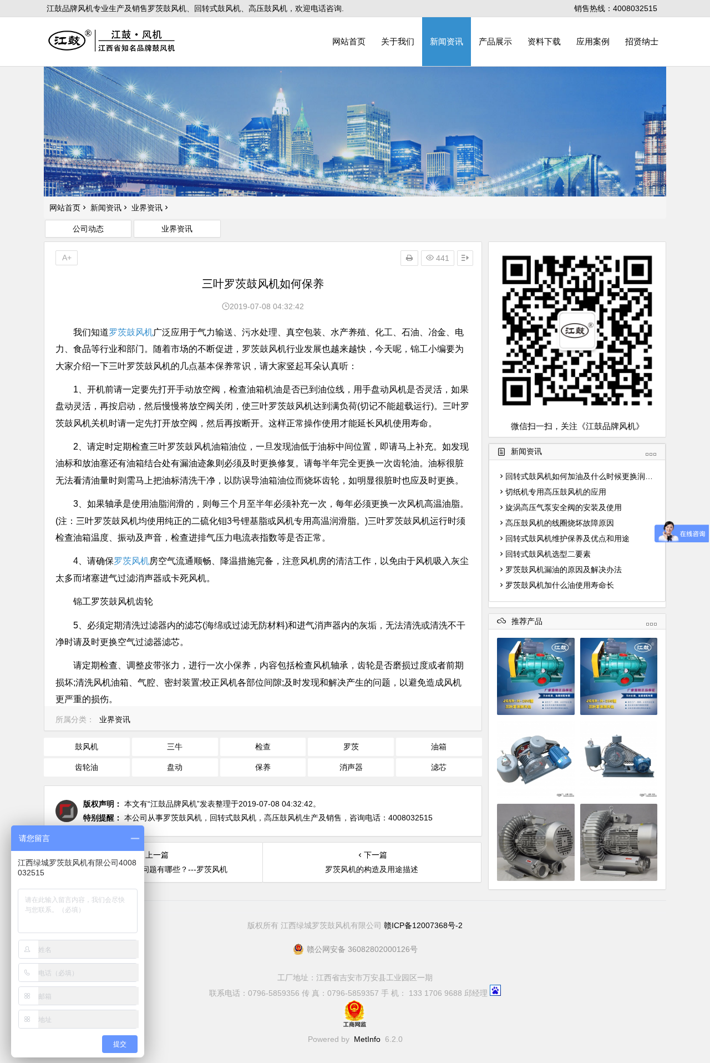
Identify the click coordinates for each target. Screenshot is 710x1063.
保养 (263, 767)
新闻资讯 (446, 41)
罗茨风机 (131, 561)
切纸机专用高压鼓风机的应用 (555, 491)
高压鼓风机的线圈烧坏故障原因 (559, 522)
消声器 (351, 767)
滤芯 (439, 767)
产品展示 (495, 41)
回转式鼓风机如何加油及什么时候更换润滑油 (583, 476)
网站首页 (349, 41)
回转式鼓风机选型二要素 (548, 554)
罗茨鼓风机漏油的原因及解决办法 (563, 569)
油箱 (439, 746)
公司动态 (88, 228)
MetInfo (367, 1039)
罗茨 (351, 746)
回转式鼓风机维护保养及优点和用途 (567, 538)
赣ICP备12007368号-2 (423, 925)
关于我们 (397, 41)
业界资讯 (147, 207)
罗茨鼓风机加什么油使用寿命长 (559, 585)
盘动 (174, 767)
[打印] (409, 258)
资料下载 (544, 41)
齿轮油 (86, 767)
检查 (263, 746)
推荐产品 (526, 621)
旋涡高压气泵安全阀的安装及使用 (563, 507)
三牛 (174, 746)
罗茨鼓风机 (131, 332)
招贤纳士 (641, 41)
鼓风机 (86, 746)
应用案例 (593, 41)
